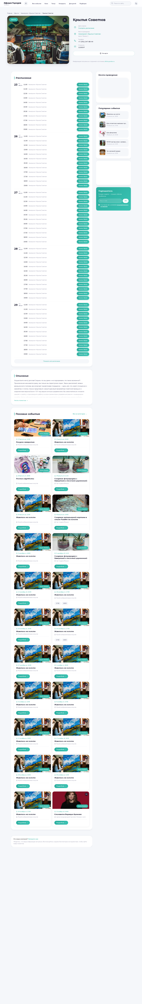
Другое (16, 13)
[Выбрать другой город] (26, 3)
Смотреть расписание (86, 28)
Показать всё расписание (51, 361)
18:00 (65, 603)
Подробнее (22, 450)
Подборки (83, 3)
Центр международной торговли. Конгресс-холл (71, 817)
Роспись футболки (25, 479)
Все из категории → (80, 414)
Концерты (62, 3)
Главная (9, 13)
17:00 (57, 603)
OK (126, 201)
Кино (46, 3)
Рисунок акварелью (25, 442)
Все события (36, 3)
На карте (105, 53)
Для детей (72, 3)
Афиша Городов (12, 3)
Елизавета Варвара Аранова (68, 814)
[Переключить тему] (136, 3)
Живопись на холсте (64, 442)
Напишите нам (33, 839)
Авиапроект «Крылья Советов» (31, 13)
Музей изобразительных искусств (28, 445)
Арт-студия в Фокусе (62, 483)
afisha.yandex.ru (110, 61)
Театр (53, 3)
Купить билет (83, 84)
